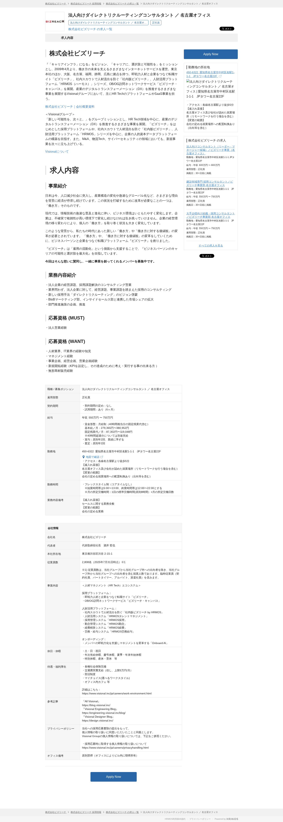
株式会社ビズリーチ (56, 3)
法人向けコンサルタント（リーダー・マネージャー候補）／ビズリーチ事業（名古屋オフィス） (210, 150)
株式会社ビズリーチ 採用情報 (86, 3)
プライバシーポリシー (200, 819)
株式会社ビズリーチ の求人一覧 (122, 3)
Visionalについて (57, 151)
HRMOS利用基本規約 (175, 819)
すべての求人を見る (211, 245)
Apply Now (113, 776)
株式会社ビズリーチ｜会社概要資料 (70, 106)
